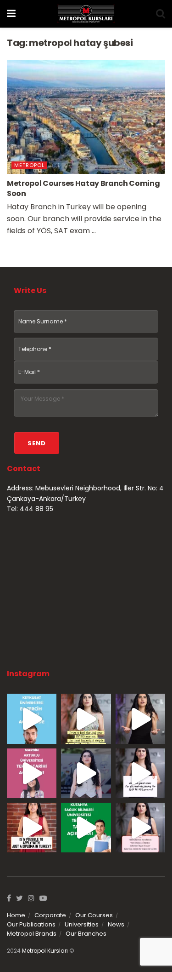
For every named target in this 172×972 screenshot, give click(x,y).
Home (16, 915)
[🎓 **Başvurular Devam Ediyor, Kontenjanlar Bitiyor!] (86, 773)
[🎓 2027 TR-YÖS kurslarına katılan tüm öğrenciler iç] (140, 773)
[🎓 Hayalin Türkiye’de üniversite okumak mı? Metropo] (140, 718)
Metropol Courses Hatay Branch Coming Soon (83, 188)
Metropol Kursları (45, 951)
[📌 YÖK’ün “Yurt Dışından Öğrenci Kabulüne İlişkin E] (140, 827)
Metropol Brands (31, 933)
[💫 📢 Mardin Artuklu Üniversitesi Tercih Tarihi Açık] (31, 773)
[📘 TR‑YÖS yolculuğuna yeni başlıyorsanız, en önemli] (86, 718)
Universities (82, 924)
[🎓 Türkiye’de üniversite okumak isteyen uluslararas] (31, 827)
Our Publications (31, 924)
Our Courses (94, 915)
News (116, 924)
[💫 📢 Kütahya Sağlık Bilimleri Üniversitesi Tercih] (86, 827)
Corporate (50, 915)
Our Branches (86, 933)
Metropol (29, 165)
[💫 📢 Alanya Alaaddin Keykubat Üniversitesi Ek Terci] (31, 718)
